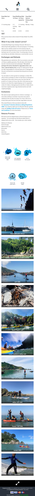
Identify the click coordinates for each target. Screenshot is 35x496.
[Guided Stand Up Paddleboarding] (17, 248)
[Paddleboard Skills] (17, 224)
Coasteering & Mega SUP (17, 354)
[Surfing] (17, 464)
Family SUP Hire (17, 426)
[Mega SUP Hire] (17, 392)
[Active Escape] (18, 4)
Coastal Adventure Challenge (17, 306)
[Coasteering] (17, 200)
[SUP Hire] (17, 272)
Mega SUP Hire (17, 402)
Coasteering (17, 209)
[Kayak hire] (17, 440)
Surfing (17, 474)
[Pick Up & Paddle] (17, 368)
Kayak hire (17, 450)
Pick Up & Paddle (17, 378)
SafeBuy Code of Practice (14, 108)
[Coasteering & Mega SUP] (17, 344)
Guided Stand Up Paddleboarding (17, 258)
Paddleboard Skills (17, 234)
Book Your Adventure (7, 158)
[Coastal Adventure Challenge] (17, 296)
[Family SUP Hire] (17, 416)
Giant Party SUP (17, 330)
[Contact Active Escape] (7, 9)
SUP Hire (17, 282)
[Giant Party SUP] (17, 320)
